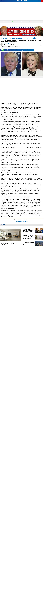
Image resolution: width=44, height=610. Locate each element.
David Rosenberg (7, 43)
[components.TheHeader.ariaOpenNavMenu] (7, 1)
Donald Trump (11, 46)
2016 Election (17, 46)
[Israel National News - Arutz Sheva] (22, 1)
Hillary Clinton (4, 46)
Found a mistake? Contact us (22, 221)
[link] (10, 237)
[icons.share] (42, 1)
